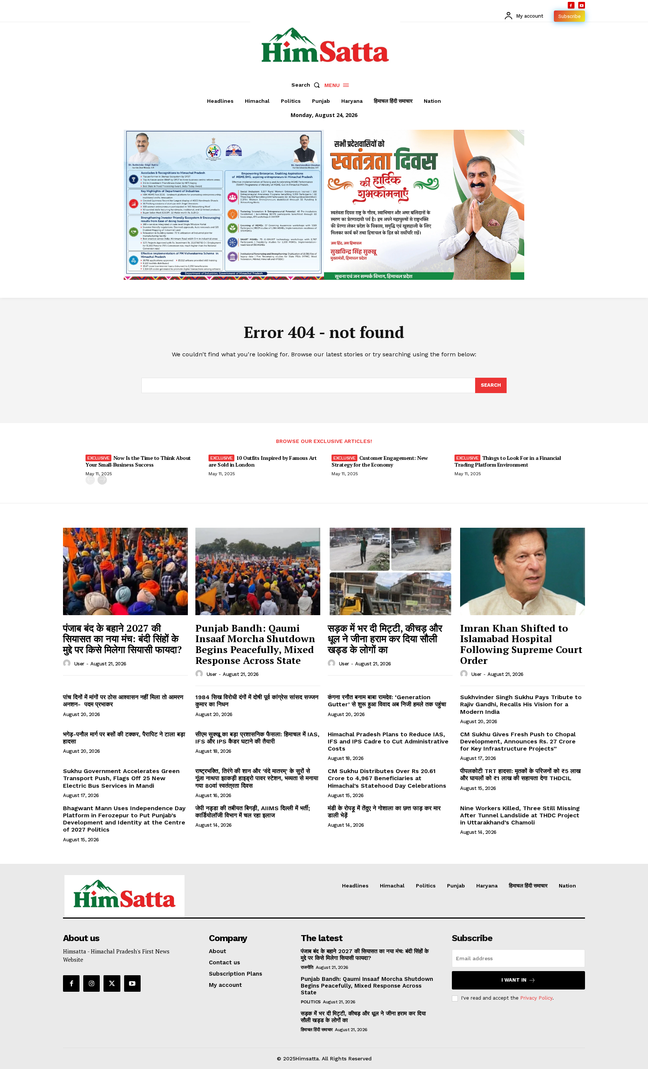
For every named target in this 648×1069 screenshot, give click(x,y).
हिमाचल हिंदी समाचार (317, 1029)
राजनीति (307, 967)
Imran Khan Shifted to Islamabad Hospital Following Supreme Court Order (521, 644)
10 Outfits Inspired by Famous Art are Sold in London (262, 461)
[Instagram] (91, 983)
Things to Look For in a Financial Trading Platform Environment (507, 461)
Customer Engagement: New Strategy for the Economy (380, 461)
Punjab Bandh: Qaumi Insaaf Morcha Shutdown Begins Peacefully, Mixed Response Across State (255, 644)
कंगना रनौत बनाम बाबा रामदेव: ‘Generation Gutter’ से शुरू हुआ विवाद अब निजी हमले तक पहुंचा (387, 701)
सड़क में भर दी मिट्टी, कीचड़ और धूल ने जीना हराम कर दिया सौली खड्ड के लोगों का (385, 639)
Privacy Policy (536, 998)
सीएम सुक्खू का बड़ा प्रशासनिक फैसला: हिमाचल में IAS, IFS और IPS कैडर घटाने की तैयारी (257, 738)
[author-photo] (68, 663)
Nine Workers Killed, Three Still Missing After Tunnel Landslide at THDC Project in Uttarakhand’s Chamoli (520, 815)
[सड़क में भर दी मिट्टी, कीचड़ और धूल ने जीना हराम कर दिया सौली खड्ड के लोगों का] (390, 571)
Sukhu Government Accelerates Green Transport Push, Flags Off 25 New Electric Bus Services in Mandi (121, 778)
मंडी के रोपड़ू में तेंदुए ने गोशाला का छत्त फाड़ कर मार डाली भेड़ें (384, 812)
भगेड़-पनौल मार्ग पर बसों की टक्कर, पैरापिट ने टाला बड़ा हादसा (124, 738)
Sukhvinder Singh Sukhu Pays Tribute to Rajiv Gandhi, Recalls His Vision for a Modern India (521, 704)
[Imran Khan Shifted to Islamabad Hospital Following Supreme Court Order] (522, 571)
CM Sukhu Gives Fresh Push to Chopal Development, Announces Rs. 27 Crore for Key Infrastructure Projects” (518, 741)
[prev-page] (90, 480)
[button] (307, 85)
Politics (311, 1001)
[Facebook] (571, 5)
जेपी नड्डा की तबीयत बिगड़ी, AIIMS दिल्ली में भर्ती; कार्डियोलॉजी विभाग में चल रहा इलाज (252, 812)
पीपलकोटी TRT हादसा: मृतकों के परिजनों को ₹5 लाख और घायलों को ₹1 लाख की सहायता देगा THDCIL (520, 774)
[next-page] (102, 480)
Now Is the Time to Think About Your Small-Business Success (138, 461)
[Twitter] (112, 983)
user (79, 664)
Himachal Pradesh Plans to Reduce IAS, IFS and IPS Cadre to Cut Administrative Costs (388, 741)
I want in (513, 980)
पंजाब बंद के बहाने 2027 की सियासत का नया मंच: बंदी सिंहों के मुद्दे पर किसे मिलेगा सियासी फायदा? (122, 639)
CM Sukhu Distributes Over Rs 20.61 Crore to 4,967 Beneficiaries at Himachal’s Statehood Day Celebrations (387, 778)
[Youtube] (581, 5)
